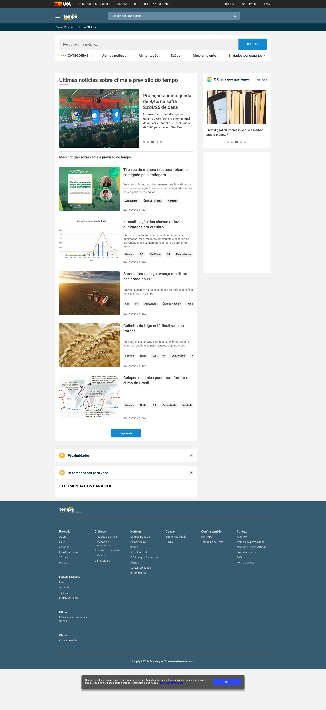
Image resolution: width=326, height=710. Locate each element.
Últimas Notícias (152, 201)
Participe (206, 536)
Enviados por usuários (245, 55)
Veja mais (126, 433)
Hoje (62, 541)
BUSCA (229, 4)
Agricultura (131, 201)
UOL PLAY (150, 4)
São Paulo (155, 254)
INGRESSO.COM (87, 4)
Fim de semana (68, 552)
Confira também (211, 531)
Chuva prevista (68, 640)
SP (141, 254)
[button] (144, 142)
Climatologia (102, 560)
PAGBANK (122, 4)
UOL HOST (106, 4)
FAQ (239, 557)
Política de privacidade (171, 682)
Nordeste (187, 405)
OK (226, 682)
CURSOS (136, 4)
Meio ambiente (204, 55)
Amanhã (64, 547)
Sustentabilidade (140, 567)
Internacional (138, 572)
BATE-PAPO (249, 4)
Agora (63, 536)
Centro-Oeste (178, 356)
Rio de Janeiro (183, 254)
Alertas (134, 562)
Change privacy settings (251, 547)
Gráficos (100, 531)
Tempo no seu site (212, 541)
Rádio (169, 541)
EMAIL (268, 4)
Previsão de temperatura (102, 543)
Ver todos (261, 79)
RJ (168, 254)
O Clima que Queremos (144, 557)
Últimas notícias (113, 55)
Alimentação (148, 55)
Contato (242, 531)
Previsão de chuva (106, 536)
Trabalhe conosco (248, 552)
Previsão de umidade (107, 550)
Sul (127, 304)
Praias (63, 562)
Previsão (65, 531)
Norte (143, 356)
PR (136, 304)
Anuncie (242, 536)
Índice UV (100, 555)
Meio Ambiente (139, 552)
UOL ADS (164, 4)
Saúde (176, 55)
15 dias (63, 557)
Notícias (135, 531)
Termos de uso (246, 562)
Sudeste (129, 254)
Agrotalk (172, 201)
